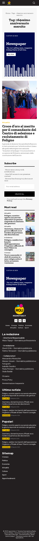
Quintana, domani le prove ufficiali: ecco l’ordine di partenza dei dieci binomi (13, 232)
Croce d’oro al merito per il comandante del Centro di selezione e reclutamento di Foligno (19, 133)
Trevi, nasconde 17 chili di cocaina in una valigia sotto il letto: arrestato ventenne (13, 259)
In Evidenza (8, 237)
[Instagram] (20, 320)
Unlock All (19, 194)
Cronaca (7, 252)
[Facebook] (15, 320)
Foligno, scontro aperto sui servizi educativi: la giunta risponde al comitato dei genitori (14, 219)
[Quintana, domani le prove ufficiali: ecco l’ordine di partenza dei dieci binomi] (30, 230)
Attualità (6, 122)
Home (8, 13)
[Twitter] (24, 320)
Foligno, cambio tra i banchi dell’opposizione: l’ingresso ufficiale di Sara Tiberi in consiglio (14, 245)
